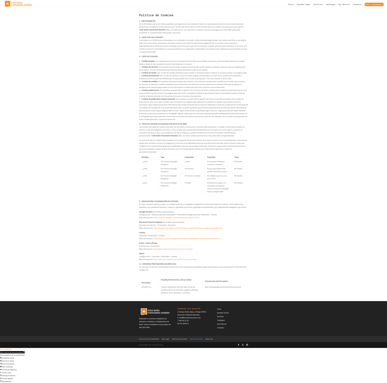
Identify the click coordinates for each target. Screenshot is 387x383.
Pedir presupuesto (374, 4)
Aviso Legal (165, 339)
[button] (12, 352)
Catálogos (330, 5)
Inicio (291, 5)
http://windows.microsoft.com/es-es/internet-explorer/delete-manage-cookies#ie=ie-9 (188, 228)
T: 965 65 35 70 (183, 321)
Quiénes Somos (303, 5)
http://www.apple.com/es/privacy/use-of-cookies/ (173, 249)
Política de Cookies (196, 339)
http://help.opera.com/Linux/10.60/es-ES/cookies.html (175, 259)
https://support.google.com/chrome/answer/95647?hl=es (176, 217)
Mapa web (209, 339)
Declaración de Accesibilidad (149, 339)
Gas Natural (344, 5)
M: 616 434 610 (183, 323)
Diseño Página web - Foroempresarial (151, 345)
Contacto (357, 5)
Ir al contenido (5, 349)
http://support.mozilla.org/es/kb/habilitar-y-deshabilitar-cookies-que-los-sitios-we (186, 238)
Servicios (318, 5)
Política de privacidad (179, 339)
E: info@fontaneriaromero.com (189, 318)
